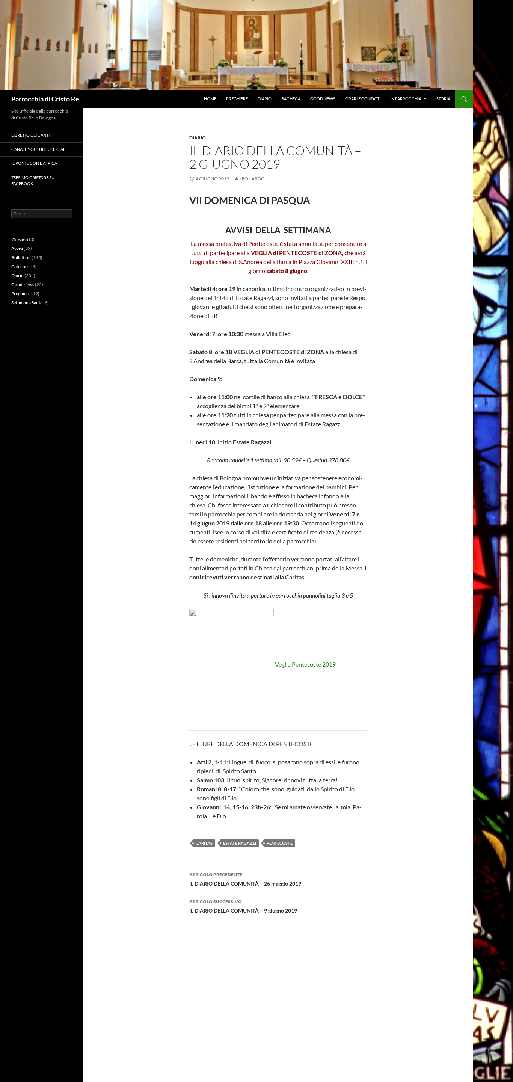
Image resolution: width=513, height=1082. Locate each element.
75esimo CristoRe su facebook (32, 180)
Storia (443, 98)
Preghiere (237, 98)
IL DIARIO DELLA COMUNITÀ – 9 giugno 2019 (243, 906)
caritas (204, 843)
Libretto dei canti (30, 135)
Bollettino (21, 257)
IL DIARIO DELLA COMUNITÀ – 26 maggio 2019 (245, 879)
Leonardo (252, 178)
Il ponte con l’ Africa (34, 163)
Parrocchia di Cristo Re (45, 99)
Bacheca (290, 98)
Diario (265, 98)
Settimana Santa (26, 302)
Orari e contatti (362, 98)
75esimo (19, 239)
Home (210, 98)
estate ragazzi (239, 843)
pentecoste (280, 843)
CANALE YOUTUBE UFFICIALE (39, 149)
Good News (322, 98)
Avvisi (17, 248)
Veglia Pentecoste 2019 (305, 664)
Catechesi (20, 266)
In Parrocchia (405, 98)
